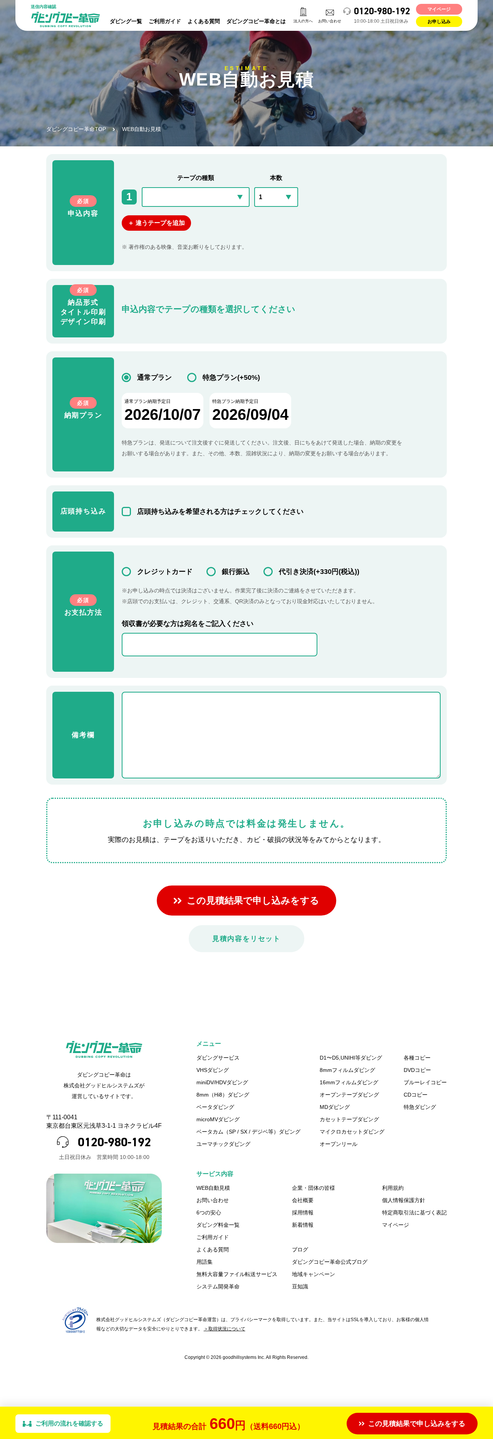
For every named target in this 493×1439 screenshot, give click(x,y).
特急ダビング (420, 1107)
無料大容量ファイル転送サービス (236, 1274)
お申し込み (439, 21)
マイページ (439, 9)
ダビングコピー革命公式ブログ (329, 1262)
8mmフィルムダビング (347, 1070)
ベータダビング (215, 1107)
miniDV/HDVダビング (222, 1082)
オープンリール (338, 1144)
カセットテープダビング (349, 1119)
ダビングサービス (218, 1058)
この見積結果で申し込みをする (253, 900)
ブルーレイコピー (425, 1082)
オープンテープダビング (349, 1095)
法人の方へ (303, 21)
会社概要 (303, 1200)
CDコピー (416, 1095)
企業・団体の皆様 (313, 1188)
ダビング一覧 (126, 21)
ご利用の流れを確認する (69, 1423)
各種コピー (417, 1058)
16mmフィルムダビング (349, 1082)
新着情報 (303, 1225)
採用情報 (303, 1212)
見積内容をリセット (246, 939)
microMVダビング (218, 1119)
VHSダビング (212, 1070)
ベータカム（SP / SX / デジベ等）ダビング (248, 1132)
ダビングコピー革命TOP (76, 129)
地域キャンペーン (313, 1274)
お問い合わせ (329, 21)
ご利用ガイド (165, 21)
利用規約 (393, 1188)
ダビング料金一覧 (218, 1225)
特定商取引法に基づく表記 (414, 1212)
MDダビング (335, 1107)
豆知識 (300, 1286)
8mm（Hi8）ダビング (222, 1095)
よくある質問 (204, 21)
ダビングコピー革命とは (256, 21)
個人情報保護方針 (403, 1200)
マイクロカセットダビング (352, 1132)
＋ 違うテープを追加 (156, 223)
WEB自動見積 (213, 1188)
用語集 (204, 1262)
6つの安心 (208, 1212)
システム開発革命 (218, 1286)
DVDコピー (417, 1070)
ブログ (300, 1249)
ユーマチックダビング (223, 1144)
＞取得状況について (224, 1329)
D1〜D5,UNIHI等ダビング (351, 1058)
